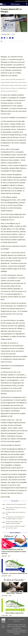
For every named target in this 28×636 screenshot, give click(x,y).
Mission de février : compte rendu (14, 593)
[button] (2, 38)
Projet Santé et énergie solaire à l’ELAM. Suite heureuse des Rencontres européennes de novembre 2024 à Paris (14, 551)
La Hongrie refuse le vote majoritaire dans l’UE (16, 504)
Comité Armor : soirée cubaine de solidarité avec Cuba (14, 573)
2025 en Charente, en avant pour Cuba (14, 613)
